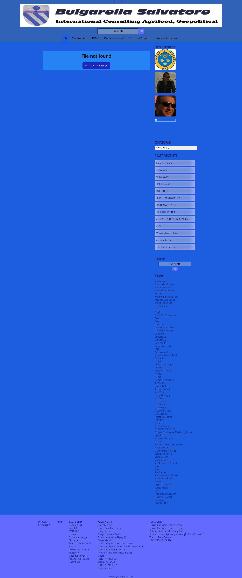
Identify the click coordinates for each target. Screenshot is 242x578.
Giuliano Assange (164, 364)
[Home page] (65, 38)
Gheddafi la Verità (164, 370)
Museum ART (161, 407)
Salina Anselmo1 (163, 453)
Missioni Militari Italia (167, 233)
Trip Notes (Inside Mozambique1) (115, 543)
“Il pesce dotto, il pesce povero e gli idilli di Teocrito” (176, 534)
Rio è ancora (161, 447)
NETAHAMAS (162, 177)
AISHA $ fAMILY (162, 287)
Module (159, 398)
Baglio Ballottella (163, 302)
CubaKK (159, 361)
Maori (101, 555)
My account (161, 413)
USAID (159, 226)
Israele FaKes (161, 386)
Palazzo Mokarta (163, 416)
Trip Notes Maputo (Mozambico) (115, 552)
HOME (95, 38)
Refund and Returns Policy (168, 444)
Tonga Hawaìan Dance (109, 534)
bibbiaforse (162, 170)
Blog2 (157, 312)
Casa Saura (160, 324)
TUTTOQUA (162, 191)
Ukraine (159, 367)
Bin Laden (160, 358)
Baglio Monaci (162, 305)
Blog (157, 309)
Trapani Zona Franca (165, 493)
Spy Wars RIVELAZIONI (166, 475)
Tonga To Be (104, 531)
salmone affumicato (166, 247)
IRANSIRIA (160, 382)
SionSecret (160, 472)
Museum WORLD (163, 410)
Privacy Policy (162, 426)
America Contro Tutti (166, 355)
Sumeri (158, 481)
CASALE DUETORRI (164, 327)
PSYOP (158, 293)
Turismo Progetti (139, 38)
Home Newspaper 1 (165, 379)
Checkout (160, 333)
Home (158, 373)
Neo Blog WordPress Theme (121, 576)
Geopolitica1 (161, 352)
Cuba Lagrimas (164, 163)
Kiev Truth (160, 392)
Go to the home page (96, 65)
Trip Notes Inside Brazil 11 (111, 549)
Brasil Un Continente (165, 315)
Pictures (159, 423)
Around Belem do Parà (167, 296)
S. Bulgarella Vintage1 (166, 450)
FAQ (157, 349)
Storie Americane (164, 478)
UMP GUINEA (161, 503)
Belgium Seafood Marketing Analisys (168, 531)
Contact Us (160, 336)
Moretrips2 (160, 404)
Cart (157, 318)
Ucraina (159, 500)
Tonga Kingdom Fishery (110, 528)
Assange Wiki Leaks (165, 299)
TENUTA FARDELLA (164, 484)
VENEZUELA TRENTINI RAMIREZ (172, 219)
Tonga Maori (161, 487)
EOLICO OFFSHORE (165, 212)
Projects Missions (166, 38)
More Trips (160, 401)
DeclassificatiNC (114, 38)
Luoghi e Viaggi (162, 395)
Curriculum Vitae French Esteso (166, 524)
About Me (160, 281)
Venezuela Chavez (165, 240)
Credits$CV (160, 339)
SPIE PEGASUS (163, 184)
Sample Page (161, 456)
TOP (157, 490)
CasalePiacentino (164, 330)
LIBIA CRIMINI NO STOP (168, 198)
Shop (157, 466)
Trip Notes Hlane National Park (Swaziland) (120, 546)
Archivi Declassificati (165, 290)
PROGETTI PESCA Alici (166, 429)
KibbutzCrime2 (162, 389)
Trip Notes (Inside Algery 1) (112, 537)
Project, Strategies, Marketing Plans (173, 432)
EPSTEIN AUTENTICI (166, 205)
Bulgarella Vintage (164, 284)
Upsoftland (160, 435)
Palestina (159, 419)
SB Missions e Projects (166, 463)
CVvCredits (78, 38)
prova (158, 441)
